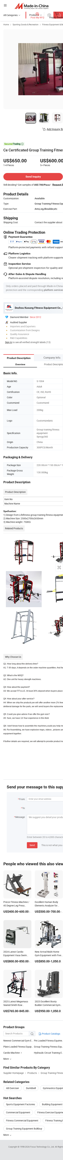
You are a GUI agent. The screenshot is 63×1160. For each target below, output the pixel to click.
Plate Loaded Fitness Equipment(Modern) (25, 1046)
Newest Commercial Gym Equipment (18, 1040)
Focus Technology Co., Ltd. (42, 1146)
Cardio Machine (11, 1052)
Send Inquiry (33, 176)
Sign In (8, 342)
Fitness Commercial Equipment (22, 1120)
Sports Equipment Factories (20, 1104)
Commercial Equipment (18, 1112)
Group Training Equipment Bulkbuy (24, 1128)
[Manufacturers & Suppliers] (31, 6)
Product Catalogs (50, 1033)
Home (6, 24)
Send (32, 845)
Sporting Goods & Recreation (25, 24)
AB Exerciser (12, 1088)
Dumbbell (31, 1088)
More (6, 1134)
